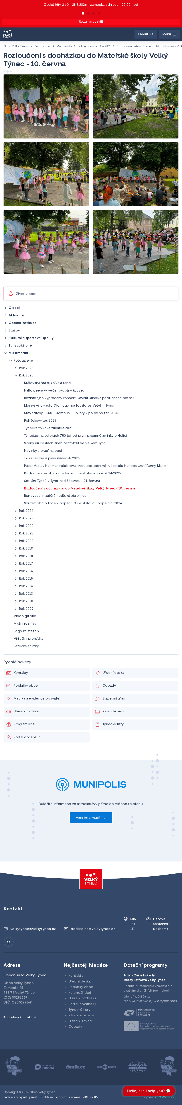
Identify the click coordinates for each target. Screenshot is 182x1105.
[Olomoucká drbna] (14, 1067)
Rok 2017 (26, 563)
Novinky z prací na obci (43, 451)
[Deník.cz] (45, 1067)
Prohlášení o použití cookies (60, 1097)
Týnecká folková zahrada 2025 (48, 428)
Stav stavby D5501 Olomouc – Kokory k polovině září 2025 (71, 413)
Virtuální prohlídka (28, 639)
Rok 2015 (26, 579)
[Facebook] (9, 942)
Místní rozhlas (25, 624)
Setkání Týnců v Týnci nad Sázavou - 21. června (62, 481)
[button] (83, 13)
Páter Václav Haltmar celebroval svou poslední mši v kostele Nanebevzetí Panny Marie (95, 466)
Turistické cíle (20, 345)
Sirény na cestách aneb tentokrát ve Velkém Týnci (65, 443)
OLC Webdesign (166, 1097)
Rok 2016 (26, 571)
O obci (14, 308)
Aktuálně (16, 315)
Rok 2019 (26, 548)
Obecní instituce (23, 323)
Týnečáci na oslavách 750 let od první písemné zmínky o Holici (75, 436)
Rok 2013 (26, 594)
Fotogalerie (86, 46)
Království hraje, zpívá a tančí (47, 383)
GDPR (94, 1097)
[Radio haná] (107, 1067)
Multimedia (64, 46)
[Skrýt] (6, 353)
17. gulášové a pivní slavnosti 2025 (52, 458)
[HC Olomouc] (137, 1067)
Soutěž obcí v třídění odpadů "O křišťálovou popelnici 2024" (73, 503)
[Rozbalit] (6, 308)
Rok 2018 (26, 556)
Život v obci (42, 46)
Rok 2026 (26, 368)
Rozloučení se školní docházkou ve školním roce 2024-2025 (72, 473)
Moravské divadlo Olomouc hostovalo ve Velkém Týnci (69, 405)
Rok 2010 (26, 601)
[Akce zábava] (76, 1067)
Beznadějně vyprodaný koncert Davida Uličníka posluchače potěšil (79, 398)
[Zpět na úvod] (7, 34)
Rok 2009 (26, 609)
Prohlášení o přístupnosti (21, 1097)
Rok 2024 (26, 511)
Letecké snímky (26, 646)
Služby (14, 330)
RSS (85, 1097)
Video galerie (25, 616)
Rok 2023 (26, 518)
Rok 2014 (26, 586)
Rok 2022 (26, 526)
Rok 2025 (105, 46)
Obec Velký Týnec (16, 46)
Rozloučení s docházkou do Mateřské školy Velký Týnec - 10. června (79, 488)
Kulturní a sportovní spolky (31, 338)
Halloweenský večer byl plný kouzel (54, 390)
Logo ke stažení (27, 631)
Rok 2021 (26, 533)
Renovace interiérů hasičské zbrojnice (55, 496)
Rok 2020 (26, 541)
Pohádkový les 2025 (40, 421)
